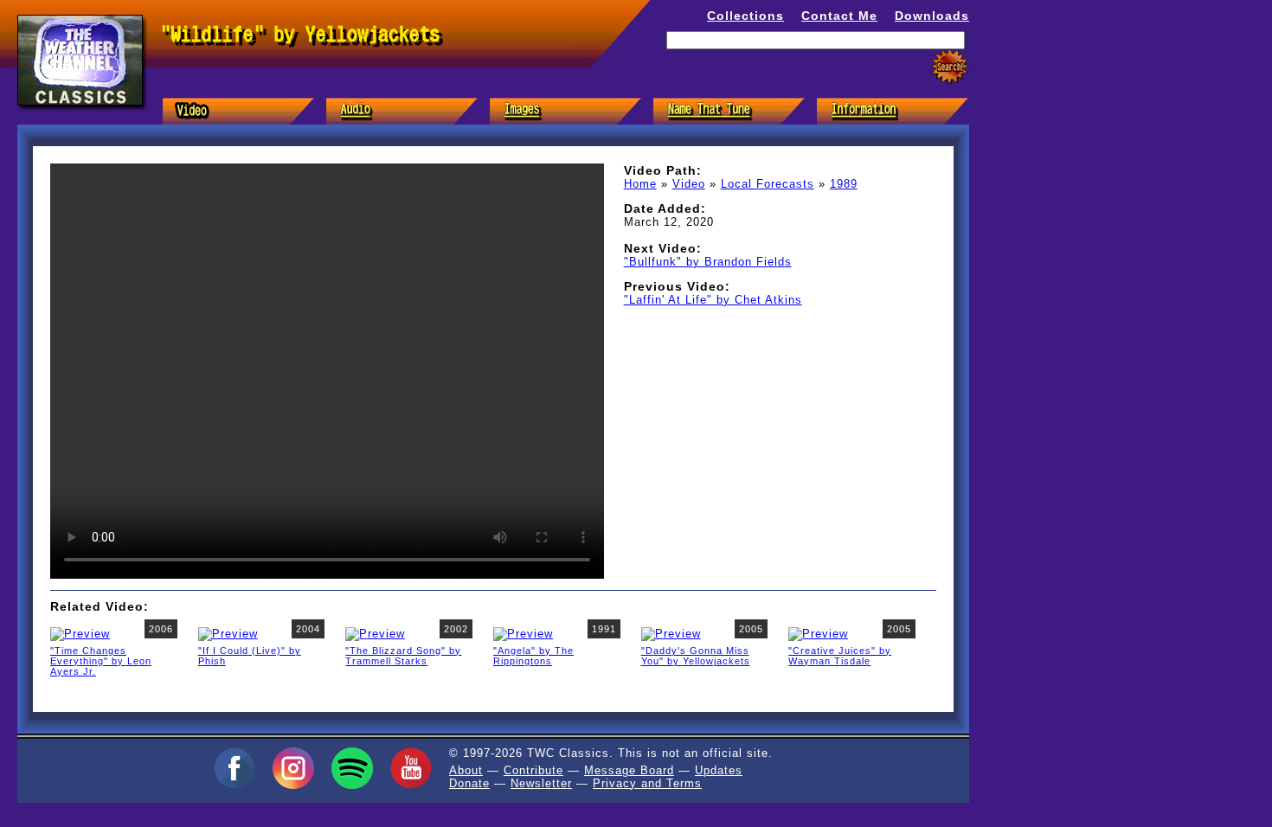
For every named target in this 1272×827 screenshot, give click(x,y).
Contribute (533, 770)
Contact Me (839, 15)
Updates (718, 770)
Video (688, 183)
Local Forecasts (767, 183)
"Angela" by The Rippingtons (533, 655)
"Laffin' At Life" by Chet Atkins (713, 299)
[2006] (80, 632)
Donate (469, 783)
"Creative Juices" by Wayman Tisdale (839, 655)
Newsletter (541, 783)
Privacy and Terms (647, 783)
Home (640, 183)
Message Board (629, 770)
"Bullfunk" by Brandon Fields (708, 261)
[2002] (375, 632)
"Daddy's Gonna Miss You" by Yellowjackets (695, 655)
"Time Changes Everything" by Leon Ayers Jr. (100, 660)
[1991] (523, 632)
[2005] (671, 632)
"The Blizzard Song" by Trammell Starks (403, 655)
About (466, 770)
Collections (745, 15)
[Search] (950, 67)
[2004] (228, 632)
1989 (844, 183)
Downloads (932, 15)
